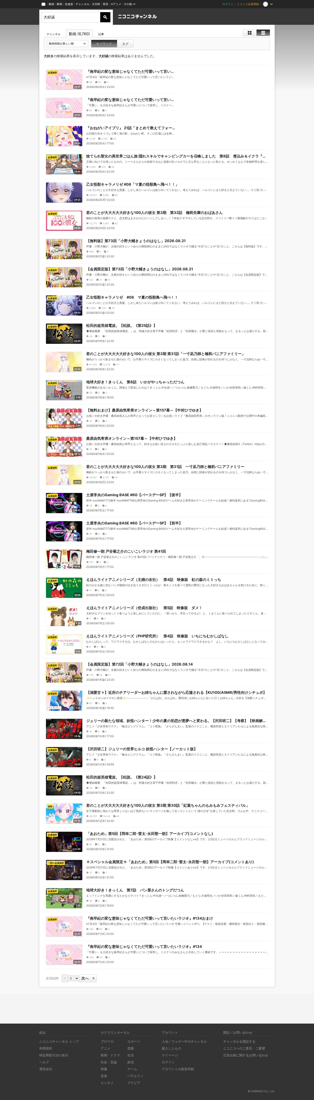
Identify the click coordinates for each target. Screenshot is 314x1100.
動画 (51, 4)
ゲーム (132, 1069)
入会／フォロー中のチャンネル (184, 1041)
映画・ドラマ (110, 1055)
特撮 (104, 1069)
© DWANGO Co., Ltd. (261, 1091)
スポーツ (133, 1041)
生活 (130, 1055)
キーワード (104, 44)
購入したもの (171, 1048)
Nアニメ (116, 4)
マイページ (170, 1055)
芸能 (130, 1048)
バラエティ (135, 1076)
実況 (105, 4)
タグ (125, 44)
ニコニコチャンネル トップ (59, 1041)
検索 (105, 17)
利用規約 (45, 1048)
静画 (59, 4)
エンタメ (107, 1083)
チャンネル (82, 4)
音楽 (104, 1076)
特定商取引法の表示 (53, 1055)
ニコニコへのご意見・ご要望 (244, 1048)
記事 (101, 34)
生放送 (69, 4)
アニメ (105, 1048)
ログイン (227, 4)
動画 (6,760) (79, 33)
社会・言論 (109, 1062)
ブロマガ (107, 1041)
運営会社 (45, 1069)
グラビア (133, 1083)
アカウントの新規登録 (178, 1069)
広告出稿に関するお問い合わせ (245, 1055)
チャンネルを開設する (239, 1041)
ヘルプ (44, 1062)
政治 (130, 1062)
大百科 (96, 4)
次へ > (87, 978)
